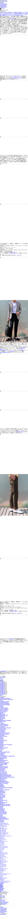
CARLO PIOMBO (4, 724)
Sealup (1, 801)
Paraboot (2, 790)
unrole (1, 814)
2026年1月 (2, 690)
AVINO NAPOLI (3, 709)
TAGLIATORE (3, 350)
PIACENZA (2, 792)
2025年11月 (2, 692)
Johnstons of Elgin (4, 767)
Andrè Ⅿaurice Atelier (4, 701)
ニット (1, 867)
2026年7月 (2, 683)
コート (1, 840)
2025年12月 (2, 691)
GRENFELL (2, 755)
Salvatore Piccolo (3, 800)
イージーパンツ (3, 826)
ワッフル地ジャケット (16, 76)
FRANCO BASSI (4, 747)
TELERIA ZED (3, 812)
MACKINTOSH (3, 773)
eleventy (1, 739)
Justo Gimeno (3, 769)
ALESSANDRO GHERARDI (6, 699)
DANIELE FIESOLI (4, 734)
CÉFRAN (2, 726)
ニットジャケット (4, 868)
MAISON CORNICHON (5, 776)
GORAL (2, 754)
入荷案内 (2, 883)
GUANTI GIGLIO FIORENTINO (7, 756)
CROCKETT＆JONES (5, 733)
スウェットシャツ (4, 853)
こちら (18, 255)
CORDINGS (2, 732)
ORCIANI (12, 351)
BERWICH (2, 716)
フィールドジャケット (5, 873)
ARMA (1, 705)
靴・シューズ (3, 891)
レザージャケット (4, 882)
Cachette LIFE (3, 5)
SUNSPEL (2, 810)
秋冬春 (1, 889)
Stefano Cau (2, 808)
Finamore (2, 745)
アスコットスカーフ (4, 824)
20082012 (2, 895)
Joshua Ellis (2, 768)
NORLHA (2, 786)
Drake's (1, 737)
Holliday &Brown (3, 760)
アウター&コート (4, 823)
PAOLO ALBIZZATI (4, 789)
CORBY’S (2, 730)
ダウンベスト (3, 862)
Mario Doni (2, 779)
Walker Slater (3, 817)
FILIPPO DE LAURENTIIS (6, 744)
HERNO (2, 759)
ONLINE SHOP (3, 6)
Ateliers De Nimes (4, 707)
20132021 (2, 896)
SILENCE (2, 803)
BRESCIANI (3, 721)
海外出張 (2, 888)
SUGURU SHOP (13, 253)
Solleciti (1, 806)
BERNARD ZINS (4, 715)
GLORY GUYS (3, 3)
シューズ (2, 848)
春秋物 (1, 887)
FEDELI (22, 350)
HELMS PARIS (3, 758)
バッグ (1, 871)
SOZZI (1, 807)
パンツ (1, 679)
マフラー (2, 879)
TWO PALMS (3, 813)
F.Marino (2, 741)
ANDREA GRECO (4, 702)
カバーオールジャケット (5, 835)
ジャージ (2, 843)
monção (1, 784)
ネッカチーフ (3, 870)
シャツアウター (3, 846)
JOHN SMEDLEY (4, 766)
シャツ (1, 845)
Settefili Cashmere (3, 802)
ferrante (1, 743)
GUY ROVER (3, 757)
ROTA (1, 799)
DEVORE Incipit (3, 736)
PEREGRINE (3, 791)
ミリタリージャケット (5, 881)
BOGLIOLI (2, 717)
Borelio (1, 719)
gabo (1, 750)
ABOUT (2, 2)
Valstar (1, 815)
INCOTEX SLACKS (4, 762)
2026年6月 (2, 684)
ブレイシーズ (3, 874)
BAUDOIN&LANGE (4, 352)
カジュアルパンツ (4, 833)
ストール (2, 854)
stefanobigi (2, 809)
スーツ (1, 851)
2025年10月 (2, 693)
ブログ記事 (11, 18)
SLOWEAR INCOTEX (5, 805)
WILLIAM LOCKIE (4, 819)
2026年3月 (2, 687)
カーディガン (3, 831)
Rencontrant (2, 796)
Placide (1, 793)
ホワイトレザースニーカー (16, 78)
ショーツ (2, 849)
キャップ (2, 836)
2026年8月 (2, 682)
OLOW (1, 788)
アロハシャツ (3, 825)
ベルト (1, 876)
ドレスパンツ (3, 866)
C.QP (1, 722)
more (1, 695)
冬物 (1, 884)
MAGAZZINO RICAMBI (5, 775)
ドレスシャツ (3, 865)
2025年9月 (2, 694)
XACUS (2, 820)
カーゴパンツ (3, 830)
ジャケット (2, 844)
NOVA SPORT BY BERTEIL (6, 787)
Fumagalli (2, 748)
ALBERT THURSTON (5, 698)
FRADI (1, 746)
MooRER (2, 785)
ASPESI (2, 706)
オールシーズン (3, 828)
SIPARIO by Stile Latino (5, 804)
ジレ (1, 850)
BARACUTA (3, 712)
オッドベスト (3, 829)
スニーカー (2, 855)
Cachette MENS (3, 4)
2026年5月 (2, 685)
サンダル (2, 842)
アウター (2, 822)
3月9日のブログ (20, 431)
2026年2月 (2, 688)
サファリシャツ (3, 841)
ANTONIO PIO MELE (5, 704)
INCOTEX (2, 761)
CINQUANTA (3, 729)
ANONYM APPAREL (5, 703)
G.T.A (1, 749)
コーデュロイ (3, 839)
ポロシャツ (2, 878)
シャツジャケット (4, 847)
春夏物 (1, 680)
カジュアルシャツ (4, 832)
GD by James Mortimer (5, 751)
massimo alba (3, 780)
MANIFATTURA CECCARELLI (7, 777)
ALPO (1, 700)
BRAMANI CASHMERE (5, 720)
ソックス (2, 860)
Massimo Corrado (3, 781)
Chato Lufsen (3, 728)
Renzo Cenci (2, 797)
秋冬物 (1, 890)
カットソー (2, 834)
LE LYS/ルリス (3, 772)
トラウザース (3, 864)
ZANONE (2, 821)
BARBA (2, 713)
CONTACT (2, 912)
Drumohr (2, 738)
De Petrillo (2, 735)
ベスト (1, 875)
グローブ (2, 838)
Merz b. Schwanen (4, 783)
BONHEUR (2, 718)
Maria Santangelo (3, 778)
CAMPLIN (2, 723)
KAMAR (2, 770)
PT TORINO (3, 677)
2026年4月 (2, 686)
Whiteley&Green (3, 818)
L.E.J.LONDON (3, 771)
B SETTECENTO (4, 711)
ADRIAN (2, 697)
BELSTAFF (2, 714)
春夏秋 (1, 886)
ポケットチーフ (3, 877)
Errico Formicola (3, 740)
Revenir (1, 798)
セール (1, 857)
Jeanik (1, 765)
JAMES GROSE (3, 764)
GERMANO (2, 753)
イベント (2, 827)
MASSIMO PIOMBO (4, 782)
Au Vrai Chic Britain (4, 708)
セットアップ (3, 859)
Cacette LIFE (11, 638)
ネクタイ (2, 869)
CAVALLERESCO (4, 725)
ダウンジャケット (4, 861)
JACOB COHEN (3, 763)
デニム (1, 678)
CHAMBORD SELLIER (5, 727)
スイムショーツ (3, 852)
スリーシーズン (3, 856)
